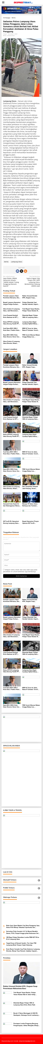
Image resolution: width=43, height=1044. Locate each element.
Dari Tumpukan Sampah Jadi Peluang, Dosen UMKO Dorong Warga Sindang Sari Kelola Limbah (30, 487)
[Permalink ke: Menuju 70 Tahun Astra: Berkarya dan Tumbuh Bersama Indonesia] (31, 497)
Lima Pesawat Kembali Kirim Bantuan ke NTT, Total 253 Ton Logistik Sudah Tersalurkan (10, 316)
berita (6, 262)
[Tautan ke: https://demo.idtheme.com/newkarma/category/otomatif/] (39, 880)
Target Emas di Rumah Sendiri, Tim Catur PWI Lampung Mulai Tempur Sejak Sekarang (21, 944)
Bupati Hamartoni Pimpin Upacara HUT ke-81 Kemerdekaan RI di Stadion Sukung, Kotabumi (31, 522)
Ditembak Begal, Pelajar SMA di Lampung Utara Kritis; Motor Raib (30, 316)
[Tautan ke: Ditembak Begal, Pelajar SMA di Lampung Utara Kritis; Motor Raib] (7, 1006)
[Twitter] (21, 271)
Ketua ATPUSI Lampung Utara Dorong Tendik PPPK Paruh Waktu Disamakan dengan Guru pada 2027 (12, 323)
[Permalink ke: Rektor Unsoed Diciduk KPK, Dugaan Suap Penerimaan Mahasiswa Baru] (31, 358)
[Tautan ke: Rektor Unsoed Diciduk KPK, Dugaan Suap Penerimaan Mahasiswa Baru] (21, 973)
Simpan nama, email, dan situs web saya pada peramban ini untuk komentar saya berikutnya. (20, 571)
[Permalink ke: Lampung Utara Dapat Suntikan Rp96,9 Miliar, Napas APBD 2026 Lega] (31, 428)
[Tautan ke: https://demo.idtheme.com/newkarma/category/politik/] (39, 888)
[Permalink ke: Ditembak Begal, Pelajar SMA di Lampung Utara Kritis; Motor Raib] (31, 410)
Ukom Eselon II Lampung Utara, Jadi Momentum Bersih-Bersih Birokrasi (11, 310)
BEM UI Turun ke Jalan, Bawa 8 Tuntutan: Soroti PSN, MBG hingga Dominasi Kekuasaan (30, 329)
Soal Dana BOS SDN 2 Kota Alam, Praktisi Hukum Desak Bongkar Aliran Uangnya (12, 329)
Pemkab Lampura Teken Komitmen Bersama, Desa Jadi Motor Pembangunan (11, 297)
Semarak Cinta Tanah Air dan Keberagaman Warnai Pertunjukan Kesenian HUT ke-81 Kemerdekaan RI (11, 505)
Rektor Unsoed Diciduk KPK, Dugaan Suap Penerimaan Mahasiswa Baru (30, 297)
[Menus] (3, 2)
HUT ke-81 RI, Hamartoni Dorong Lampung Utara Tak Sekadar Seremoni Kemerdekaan (11, 522)
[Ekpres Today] (23, 2)
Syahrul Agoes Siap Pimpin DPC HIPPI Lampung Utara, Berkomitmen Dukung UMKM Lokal (32, 281)
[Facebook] (17, 271)
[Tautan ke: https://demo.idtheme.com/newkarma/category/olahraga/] (39, 898)
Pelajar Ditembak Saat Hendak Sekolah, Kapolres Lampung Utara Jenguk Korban (30, 303)
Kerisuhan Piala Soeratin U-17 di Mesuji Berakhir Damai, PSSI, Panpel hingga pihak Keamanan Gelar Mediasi (23, 932)
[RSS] (25, 271)
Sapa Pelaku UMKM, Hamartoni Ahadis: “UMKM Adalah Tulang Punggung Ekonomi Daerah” (11, 281)
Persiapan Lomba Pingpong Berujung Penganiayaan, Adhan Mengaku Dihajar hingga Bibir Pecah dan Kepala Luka (26, 1024)
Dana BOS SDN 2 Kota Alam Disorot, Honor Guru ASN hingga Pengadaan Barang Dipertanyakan (11, 336)
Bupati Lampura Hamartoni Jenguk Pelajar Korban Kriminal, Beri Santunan (12, 303)
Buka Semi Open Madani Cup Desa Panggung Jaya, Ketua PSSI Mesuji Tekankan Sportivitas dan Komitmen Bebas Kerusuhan (23, 926)
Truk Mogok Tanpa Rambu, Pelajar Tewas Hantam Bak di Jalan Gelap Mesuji (31, 310)
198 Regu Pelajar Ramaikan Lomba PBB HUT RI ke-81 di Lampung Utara (22, 938)
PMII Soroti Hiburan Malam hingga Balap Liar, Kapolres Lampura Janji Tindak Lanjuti (31, 336)
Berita (4, 35)
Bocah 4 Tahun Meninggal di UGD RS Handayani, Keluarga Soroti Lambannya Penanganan (26, 1014)
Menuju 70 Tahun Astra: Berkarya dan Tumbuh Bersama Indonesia (30, 505)
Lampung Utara (11, 35)
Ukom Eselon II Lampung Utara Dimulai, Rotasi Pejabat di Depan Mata (11, 342)
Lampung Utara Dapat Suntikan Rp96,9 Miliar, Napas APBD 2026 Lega (29, 323)
